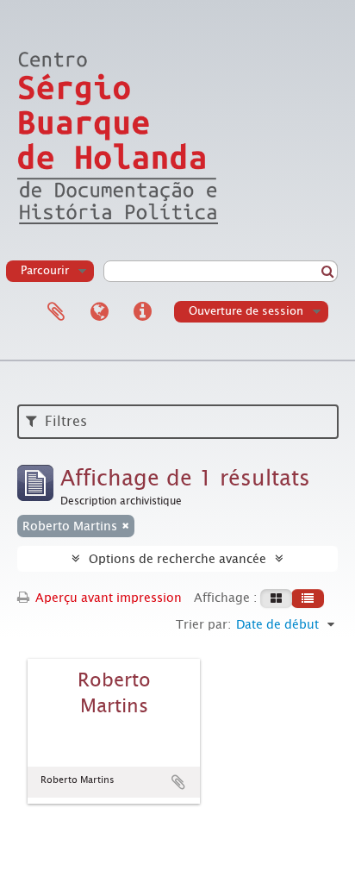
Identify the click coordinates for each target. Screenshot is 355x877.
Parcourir (45, 270)
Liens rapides (142, 312)
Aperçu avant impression (107, 598)
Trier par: (203, 624)
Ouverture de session (246, 310)
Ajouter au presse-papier (178, 782)
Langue (99, 312)
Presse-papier (56, 312)
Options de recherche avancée (177, 559)
